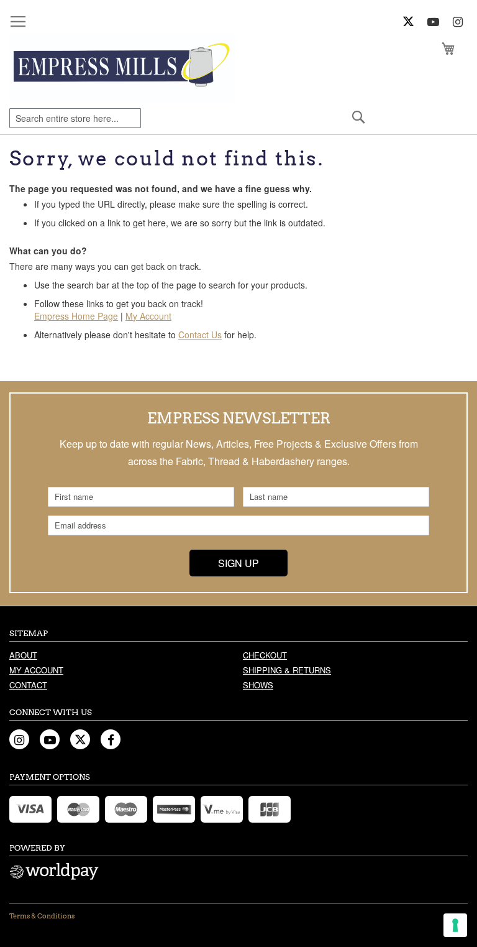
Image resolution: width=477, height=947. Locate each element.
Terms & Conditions (42, 916)
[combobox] (75, 118)
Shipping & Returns (287, 670)
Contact (28, 685)
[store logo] (122, 68)
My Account (148, 316)
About (23, 655)
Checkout (265, 655)
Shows (258, 685)
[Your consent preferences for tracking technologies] (455, 925)
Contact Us (200, 334)
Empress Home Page (76, 316)
